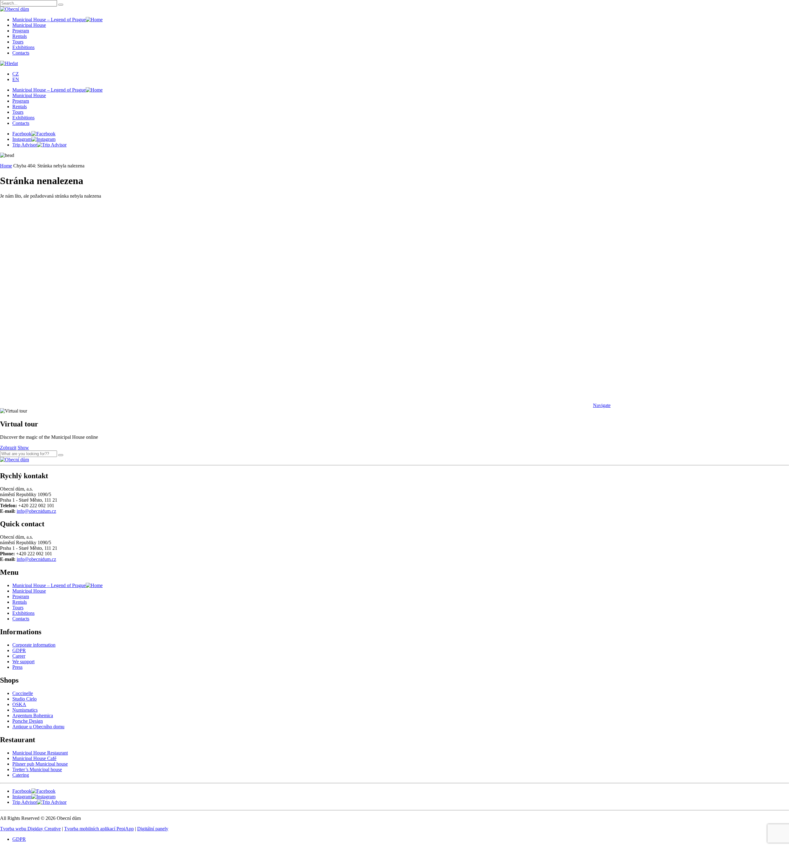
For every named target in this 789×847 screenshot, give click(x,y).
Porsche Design (27, 721)
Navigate (602, 405)
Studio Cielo (24, 698)
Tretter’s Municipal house (37, 769)
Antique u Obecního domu (38, 726)
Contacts (20, 53)
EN (15, 79)
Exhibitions (23, 47)
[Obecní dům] (14, 459)
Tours (17, 41)
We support (23, 661)
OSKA (19, 704)
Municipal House (29, 25)
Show (23, 447)
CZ (15, 73)
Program (20, 30)
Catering (20, 775)
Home (6, 165)
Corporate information (33, 645)
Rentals (19, 36)
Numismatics (25, 710)
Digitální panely (152, 828)
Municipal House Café (34, 758)
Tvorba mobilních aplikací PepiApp (99, 828)
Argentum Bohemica (32, 715)
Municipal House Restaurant (40, 752)
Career (18, 656)
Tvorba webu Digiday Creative (30, 828)
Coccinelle (22, 693)
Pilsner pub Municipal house (40, 764)
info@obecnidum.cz (36, 511)
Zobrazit (8, 447)
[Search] (60, 5)
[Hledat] (60, 455)
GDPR (19, 650)
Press (17, 667)
